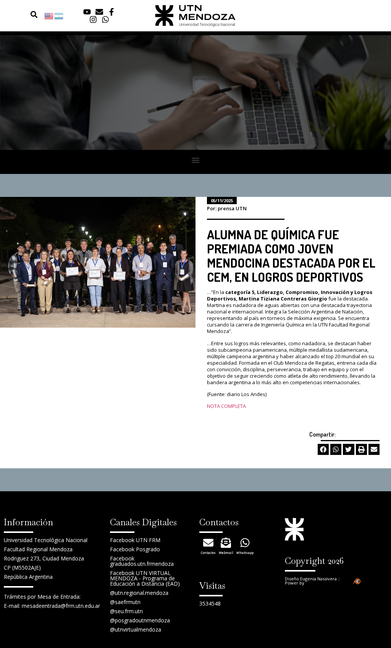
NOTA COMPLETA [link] (226, 406)
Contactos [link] (208, 553)
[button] (34, 14)
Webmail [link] (226, 553)
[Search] (24, 14)
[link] (49, 15)
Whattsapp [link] (245, 553)
